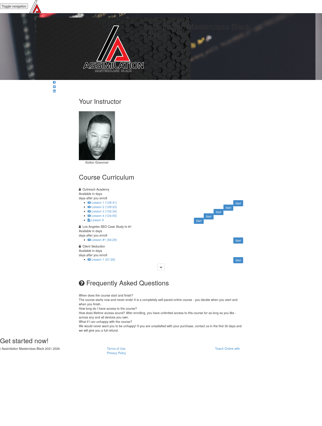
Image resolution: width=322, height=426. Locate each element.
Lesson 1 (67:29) (103, 259)
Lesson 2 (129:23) (104, 207)
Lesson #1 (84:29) (104, 239)
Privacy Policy (116, 353)
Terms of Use (116, 348)
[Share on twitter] (54, 86)
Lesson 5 (97, 220)
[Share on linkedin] (54, 91)
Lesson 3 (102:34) (104, 211)
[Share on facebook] (54, 82)
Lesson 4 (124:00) (104, 215)
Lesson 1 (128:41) (104, 202)
